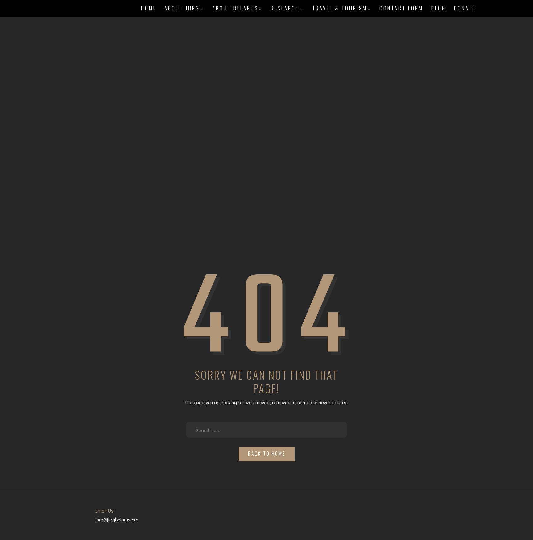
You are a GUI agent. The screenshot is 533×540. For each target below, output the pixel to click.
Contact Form (401, 8)
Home (148, 8)
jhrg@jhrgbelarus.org (116, 519)
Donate (465, 8)
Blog (438, 8)
